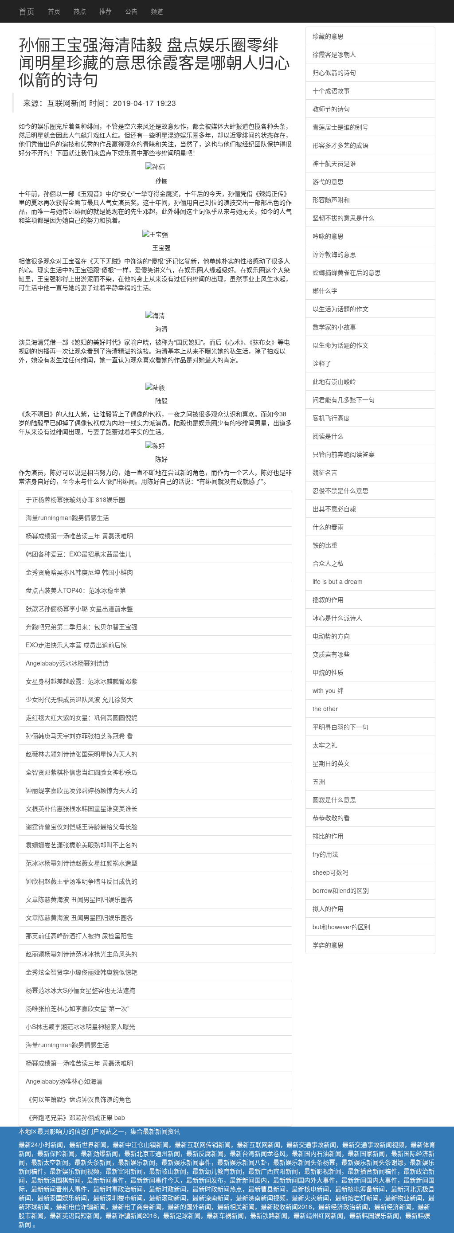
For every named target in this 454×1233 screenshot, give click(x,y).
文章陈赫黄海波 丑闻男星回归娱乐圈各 (79, 899)
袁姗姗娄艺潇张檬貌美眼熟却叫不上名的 (81, 844)
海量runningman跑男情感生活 (67, 517)
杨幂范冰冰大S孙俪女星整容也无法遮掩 (80, 990)
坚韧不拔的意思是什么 (344, 217)
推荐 (105, 11)
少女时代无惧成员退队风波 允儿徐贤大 (79, 699)
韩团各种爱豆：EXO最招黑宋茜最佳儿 (78, 553)
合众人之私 (328, 563)
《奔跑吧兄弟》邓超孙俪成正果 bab (75, 1117)
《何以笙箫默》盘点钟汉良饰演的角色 (78, 1099)
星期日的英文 (331, 763)
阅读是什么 (328, 435)
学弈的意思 (328, 944)
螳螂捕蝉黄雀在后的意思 (347, 272)
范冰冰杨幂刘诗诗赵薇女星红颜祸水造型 (81, 862)
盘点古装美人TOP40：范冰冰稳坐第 (76, 590)
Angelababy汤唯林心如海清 (64, 1080)
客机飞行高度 (331, 417)
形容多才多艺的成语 (340, 145)
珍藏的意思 (328, 35)
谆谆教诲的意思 (334, 254)
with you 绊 (328, 690)
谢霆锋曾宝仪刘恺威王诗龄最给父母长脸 (81, 826)
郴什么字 (325, 290)
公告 (131, 11)
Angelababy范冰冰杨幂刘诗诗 (67, 662)
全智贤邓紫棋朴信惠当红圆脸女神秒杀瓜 (81, 771)
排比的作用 (328, 835)
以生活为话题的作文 (340, 308)
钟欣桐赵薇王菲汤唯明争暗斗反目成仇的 (81, 881)
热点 (80, 11)
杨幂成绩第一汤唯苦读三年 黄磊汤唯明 (79, 535)
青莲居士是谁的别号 (340, 126)
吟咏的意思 (328, 235)
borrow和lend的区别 (341, 890)
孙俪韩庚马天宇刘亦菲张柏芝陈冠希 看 (79, 735)
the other (325, 708)
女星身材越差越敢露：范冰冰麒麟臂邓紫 (81, 681)
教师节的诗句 (331, 108)
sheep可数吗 (330, 872)
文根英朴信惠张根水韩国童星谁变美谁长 (81, 808)
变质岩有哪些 (331, 654)
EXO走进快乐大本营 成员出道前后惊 (76, 644)
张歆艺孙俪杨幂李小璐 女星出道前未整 (79, 608)
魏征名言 (325, 472)
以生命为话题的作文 (340, 345)
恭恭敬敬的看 (331, 817)
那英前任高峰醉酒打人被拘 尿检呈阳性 (79, 935)
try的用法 (325, 853)
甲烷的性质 (328, 672)
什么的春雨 (328, 526)
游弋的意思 (328, 181)
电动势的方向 (331, 635)
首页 (27, 11)
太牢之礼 (325, 744)
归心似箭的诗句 (334, 72)
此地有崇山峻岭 (334, 381)
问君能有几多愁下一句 (344, 399)
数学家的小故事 (334, 326)
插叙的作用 (328, 599)
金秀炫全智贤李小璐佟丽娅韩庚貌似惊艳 (81, 971)
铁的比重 (325, 544)
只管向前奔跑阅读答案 (344, 454)
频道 (157, 11)
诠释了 (322, 363)
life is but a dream (338, 581)
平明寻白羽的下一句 (340, 726)
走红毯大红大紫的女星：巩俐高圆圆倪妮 (81, 717)
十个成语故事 (331, 90)
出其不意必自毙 (334, 508)
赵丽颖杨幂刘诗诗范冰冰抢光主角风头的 (81, 953)
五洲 (319, 781)
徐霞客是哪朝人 (334, 54)
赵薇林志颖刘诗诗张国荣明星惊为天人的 (81, 753)
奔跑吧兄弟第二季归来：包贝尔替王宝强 (81, 626)
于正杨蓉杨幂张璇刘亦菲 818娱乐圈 (75, 499)
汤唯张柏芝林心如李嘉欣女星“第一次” (77, 1008)
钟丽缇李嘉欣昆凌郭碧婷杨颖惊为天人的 (81, 790)
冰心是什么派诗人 (337, 617)
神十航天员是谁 (334, 163)
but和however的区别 (341, 926)
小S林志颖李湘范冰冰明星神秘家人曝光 (80, 1026)
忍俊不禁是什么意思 (340, 490)
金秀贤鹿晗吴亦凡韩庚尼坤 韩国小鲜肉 (79, 572)
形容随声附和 (331, 199)
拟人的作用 (328, 908)
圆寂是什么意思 (334, 799)
